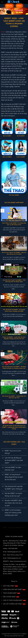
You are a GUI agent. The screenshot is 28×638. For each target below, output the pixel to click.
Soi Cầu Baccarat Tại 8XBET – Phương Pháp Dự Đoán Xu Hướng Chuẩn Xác (14, 367)
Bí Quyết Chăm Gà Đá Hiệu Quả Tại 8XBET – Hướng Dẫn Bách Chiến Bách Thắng (14, 427)
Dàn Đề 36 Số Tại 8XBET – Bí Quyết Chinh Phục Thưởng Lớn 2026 (14, 310)
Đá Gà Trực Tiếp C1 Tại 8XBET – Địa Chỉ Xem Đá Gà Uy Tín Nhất (14, 253)
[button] (2, 2)
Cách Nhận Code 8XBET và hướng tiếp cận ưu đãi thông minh (14, 223)
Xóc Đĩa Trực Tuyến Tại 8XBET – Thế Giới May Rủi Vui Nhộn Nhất (14, 280)
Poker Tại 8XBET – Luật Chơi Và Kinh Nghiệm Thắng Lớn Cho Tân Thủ (14, 337)
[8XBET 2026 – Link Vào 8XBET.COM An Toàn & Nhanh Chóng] (14, 2)
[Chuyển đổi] (3, 451)
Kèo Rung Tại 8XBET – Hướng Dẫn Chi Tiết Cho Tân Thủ (14, 396)
